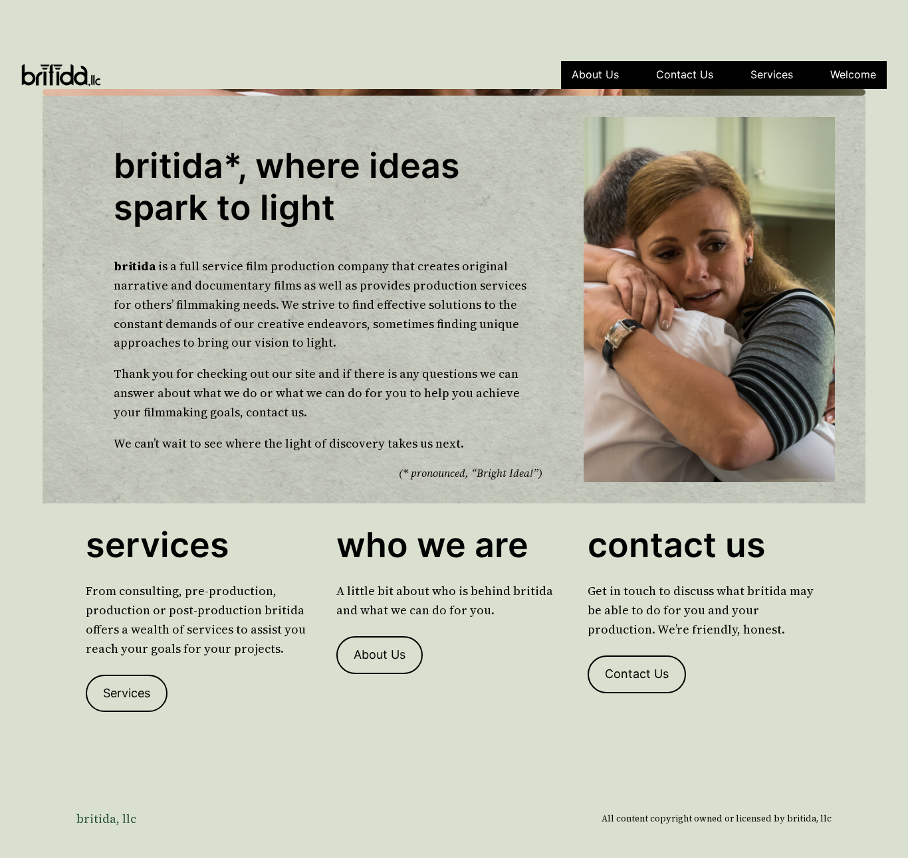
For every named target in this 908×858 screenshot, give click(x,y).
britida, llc (106, 818)
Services (771, 74)
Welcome (853, 74)
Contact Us (684, 74)
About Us (595, 74)
